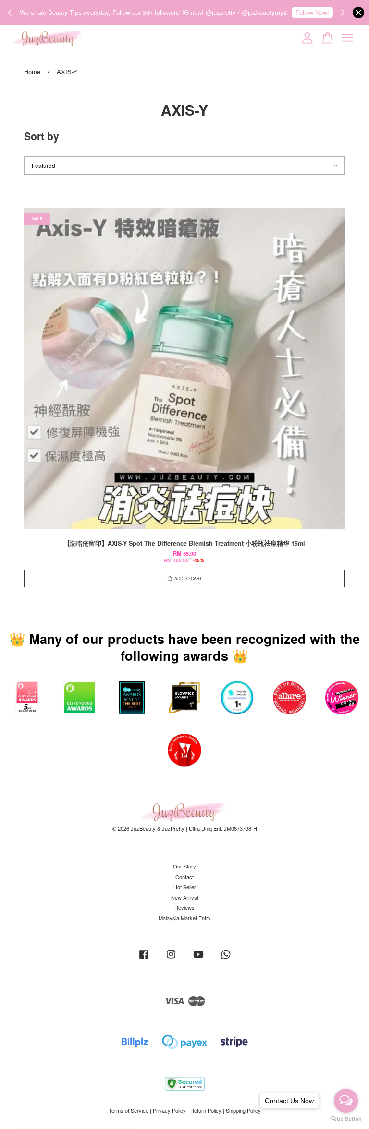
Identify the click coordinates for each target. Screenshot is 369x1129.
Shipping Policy (243, 1110)
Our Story (184, 866)
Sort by (41, 136)
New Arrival (184, 897)
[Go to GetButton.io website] (346, 1119)
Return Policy (205, 1110)
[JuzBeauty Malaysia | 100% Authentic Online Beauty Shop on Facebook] (143, 959)
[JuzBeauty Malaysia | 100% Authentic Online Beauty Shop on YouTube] (198, 959)
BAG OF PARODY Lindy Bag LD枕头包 (88, 1111)
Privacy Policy (169, 1110)
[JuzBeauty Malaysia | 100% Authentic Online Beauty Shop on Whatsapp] (226, 959)
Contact (184, 876)
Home (32, 71)
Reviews (184, 907)
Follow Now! (312, 12)
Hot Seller (184, 887)
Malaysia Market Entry (185, 918)
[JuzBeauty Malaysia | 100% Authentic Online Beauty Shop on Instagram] (171, 959)
